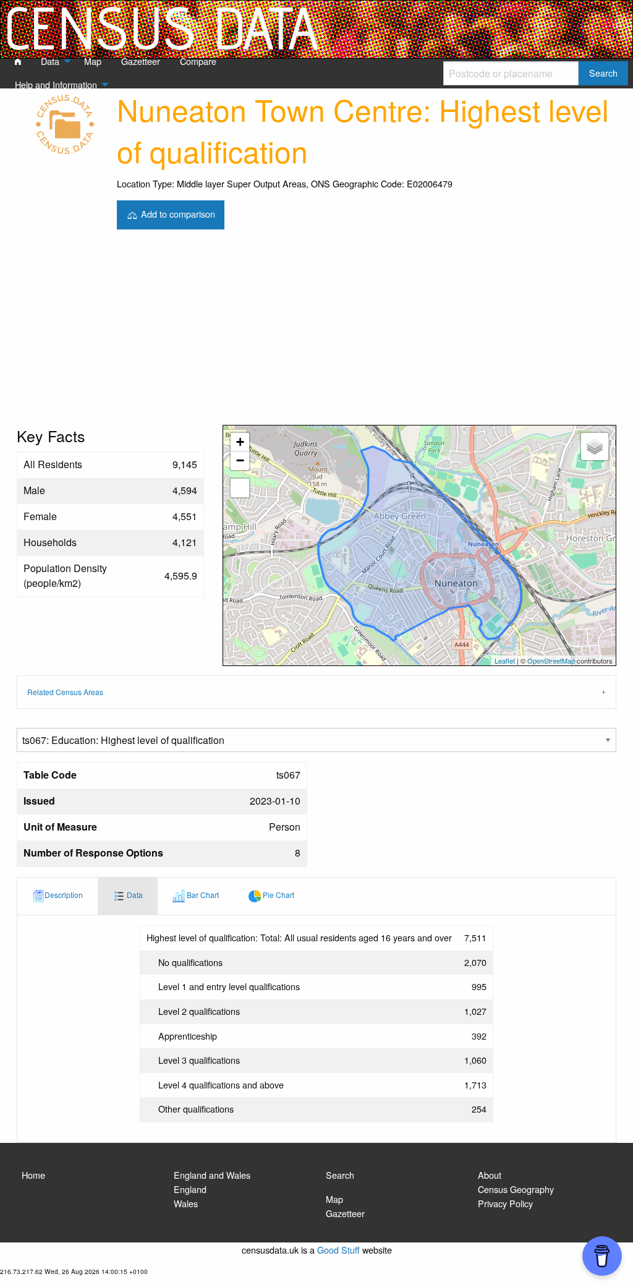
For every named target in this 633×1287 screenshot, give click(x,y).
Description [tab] (64, 894)
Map (334, 1198)
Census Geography (516, 1188)
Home (33, 1174)
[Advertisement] (316, 332)
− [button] (240, 460)
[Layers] (594, 446)
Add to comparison (176, 213)
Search (340, 1174)
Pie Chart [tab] (277, 894)
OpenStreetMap (551, 660)
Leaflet (505, 660)
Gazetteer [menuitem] (140, 60)
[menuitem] (18, 62)
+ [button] (240, 442)
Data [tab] (134, 894)
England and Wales (212, 1174)
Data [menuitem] (50, 60)
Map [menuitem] (92, 60)
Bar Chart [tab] (202, 894)
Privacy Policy (505, 1203)
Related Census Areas (65, 691)
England (190, 1188)
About (489, 1174)
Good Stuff (338, 1249)
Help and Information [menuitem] (56, 84)
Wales (186, 1203)
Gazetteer (345, 1213)
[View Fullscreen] (240, 488)
